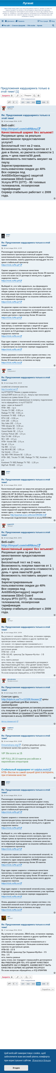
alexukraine (11, 679)
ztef (8, 619)
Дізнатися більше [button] (41, 1060)
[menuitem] (9, 21)
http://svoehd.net (8, 389)
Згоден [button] (16, 1068)
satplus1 (10, 727)
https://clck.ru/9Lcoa (10, 363)
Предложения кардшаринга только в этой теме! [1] (25, 90)
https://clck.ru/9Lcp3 (10, 318)
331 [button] (22, 102)
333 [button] (33, 102)
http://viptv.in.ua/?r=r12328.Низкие (20, 699)
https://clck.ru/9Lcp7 (10, 302)
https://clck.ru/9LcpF (10, 265)
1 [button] (16, 102)
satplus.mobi (41, 769)
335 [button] (43, 102)
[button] (9, 102)
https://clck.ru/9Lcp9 (10, 281)
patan (8, 234)
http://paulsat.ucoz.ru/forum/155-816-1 (27, 515)
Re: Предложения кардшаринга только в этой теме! (25, 117)
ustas (9, 369)
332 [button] (28, 102)
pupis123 (10, 107)
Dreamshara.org (9, 745)
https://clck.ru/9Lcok (10, 349)
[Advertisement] (28, 57)
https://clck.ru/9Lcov (10, 336)
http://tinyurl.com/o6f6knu (19, 128)
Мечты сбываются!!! (8, 721)
